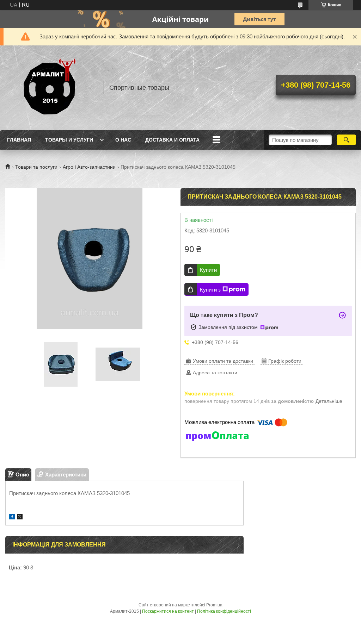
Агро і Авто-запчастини (89, 167)
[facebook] (12, 517)
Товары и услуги (69, 140)
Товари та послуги (36, 167)
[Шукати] (346, 140)
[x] (20, 517)
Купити (208, 270)
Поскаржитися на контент (168, 611)
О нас (123, 140)
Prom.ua (214, 605)
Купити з (210, 290)
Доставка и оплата (172, 140)
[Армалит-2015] (51, 88)
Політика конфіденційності (224, 611)
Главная (19, 140)
